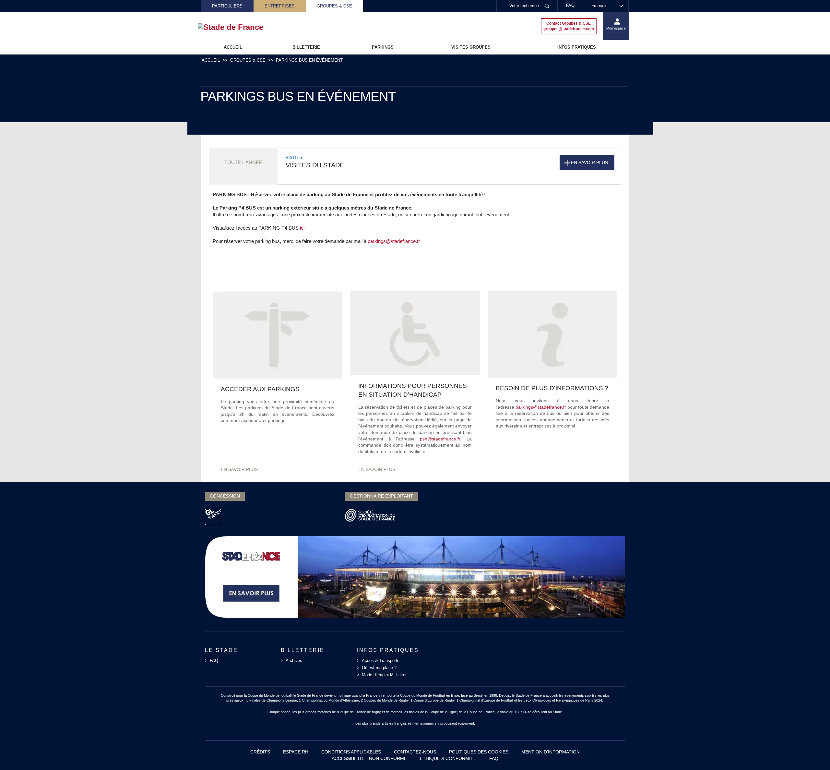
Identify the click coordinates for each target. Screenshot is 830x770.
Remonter (812, 752)
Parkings (383, 47)
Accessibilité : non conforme (369, 758)
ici (302, 228)
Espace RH (295, 751)
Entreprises (280, 6)
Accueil (233, 47)
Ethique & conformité (448, 758)
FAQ (214, 660)
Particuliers (227, 6)
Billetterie (306, 47)
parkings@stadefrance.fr (394, 241)
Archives (294, 660)
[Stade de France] (241, 27)
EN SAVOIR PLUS (239, 469)
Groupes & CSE (334, 6)
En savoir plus (589, 162)
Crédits (260, 751)
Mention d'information (550, 751)
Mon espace (616, 28)
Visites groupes (471, 47)
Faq (493, 758)
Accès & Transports (380, 660)
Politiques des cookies (478, 751)
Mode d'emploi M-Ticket (384, 674)
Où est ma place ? (379, 667)
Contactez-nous (415, 751)
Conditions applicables (351, 751)
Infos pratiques (576, 47)
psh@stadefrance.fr (440, 438)
